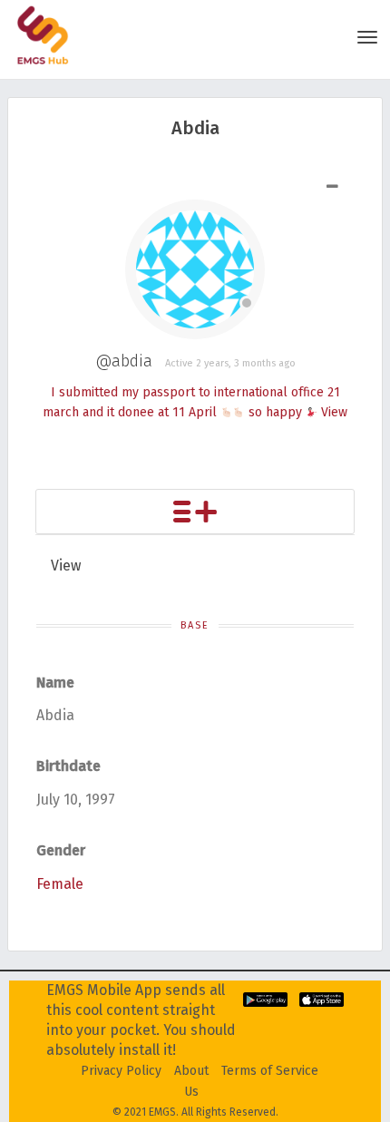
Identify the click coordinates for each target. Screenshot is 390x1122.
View (334, 412)
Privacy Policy (121, 1070)
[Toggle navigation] (367, 37)
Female (59, 884)
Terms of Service (269, 1070)
